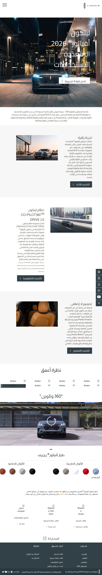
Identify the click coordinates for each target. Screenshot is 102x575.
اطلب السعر (63, 494)
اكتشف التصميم (81, 350)
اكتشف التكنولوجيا (32, 278)
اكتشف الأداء (83, 184)
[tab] (95, 475)
